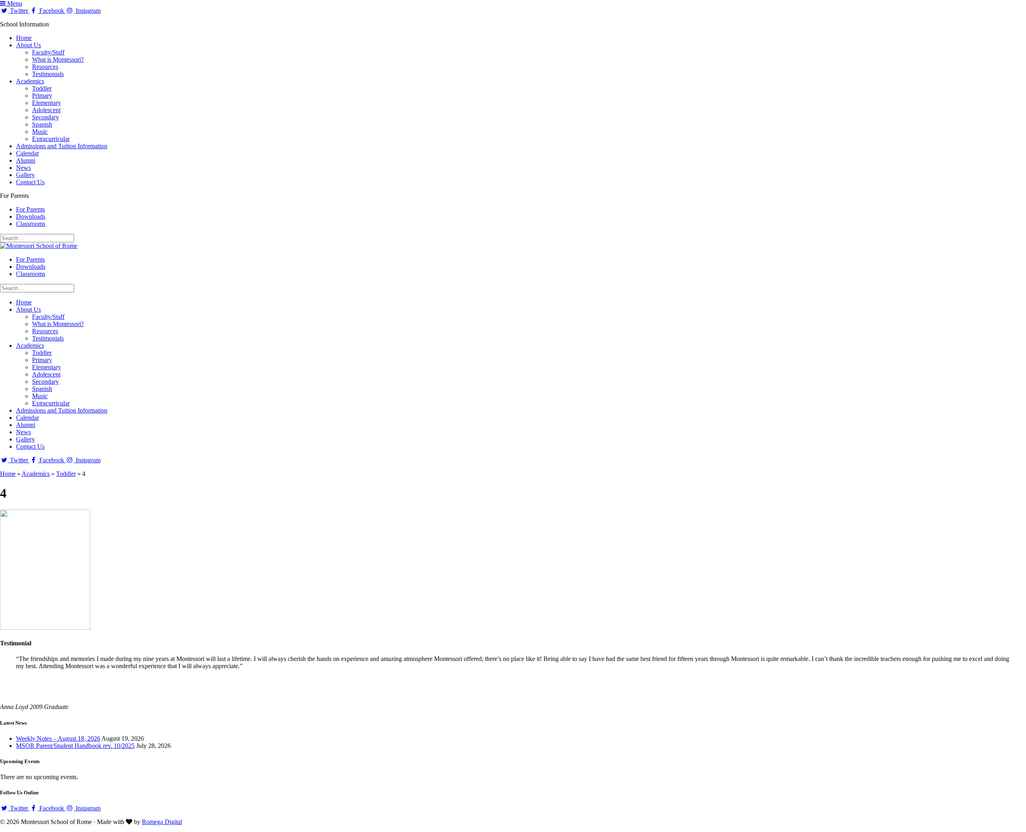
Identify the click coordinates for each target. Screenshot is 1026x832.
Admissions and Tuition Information (61, 146)
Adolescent (46, 110)
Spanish (42, 124)
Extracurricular (51, 138)
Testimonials (48, 74)
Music (40, 131)
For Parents (30, 209)
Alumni (25, 160)
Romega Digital (162, 821)
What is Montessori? (58, 59)
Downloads (30, 216)
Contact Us (30, 182)
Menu (14, 3)
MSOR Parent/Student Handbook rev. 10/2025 (75, 745)
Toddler (42, 88)
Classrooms (30, 223)
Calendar (27, 153)
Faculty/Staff (48, 52)
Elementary (46, 102)
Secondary (45, 117)
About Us (28, 45)
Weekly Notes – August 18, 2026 (58, 738)
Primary (42, 95)
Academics (30, 81)
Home (24, 37)
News (23, 167)
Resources (45, 66)
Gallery (25, 174)
